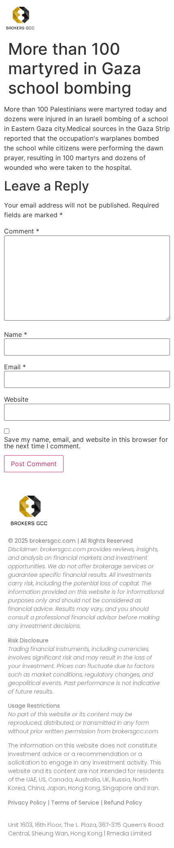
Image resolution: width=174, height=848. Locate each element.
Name (15, 334)
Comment (21, 231)
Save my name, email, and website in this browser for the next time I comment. (86, 442)
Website (16, 399)
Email (15, 367)
